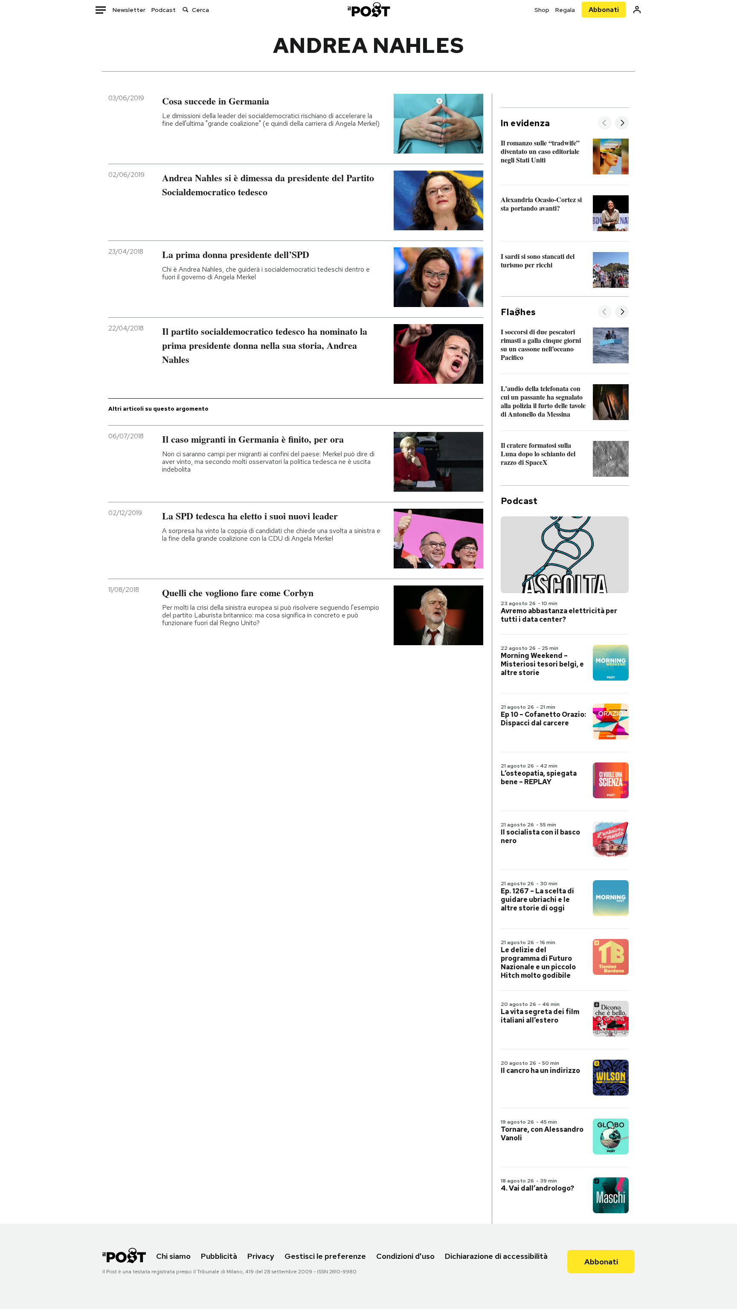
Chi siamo (173, 1256)
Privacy (260, 1256)
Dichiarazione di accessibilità (496, 1256)
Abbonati (604, 9)
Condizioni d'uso (405, 1256)
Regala (565, 10)
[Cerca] (186, 9)
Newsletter (129, 10)
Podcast (163, 10)
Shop (541, 10)
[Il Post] (368, 9)
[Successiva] (622, 123)
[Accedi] (637, 9)
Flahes (518, 312)
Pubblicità (219, 1256)
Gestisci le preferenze (325, 1256)
